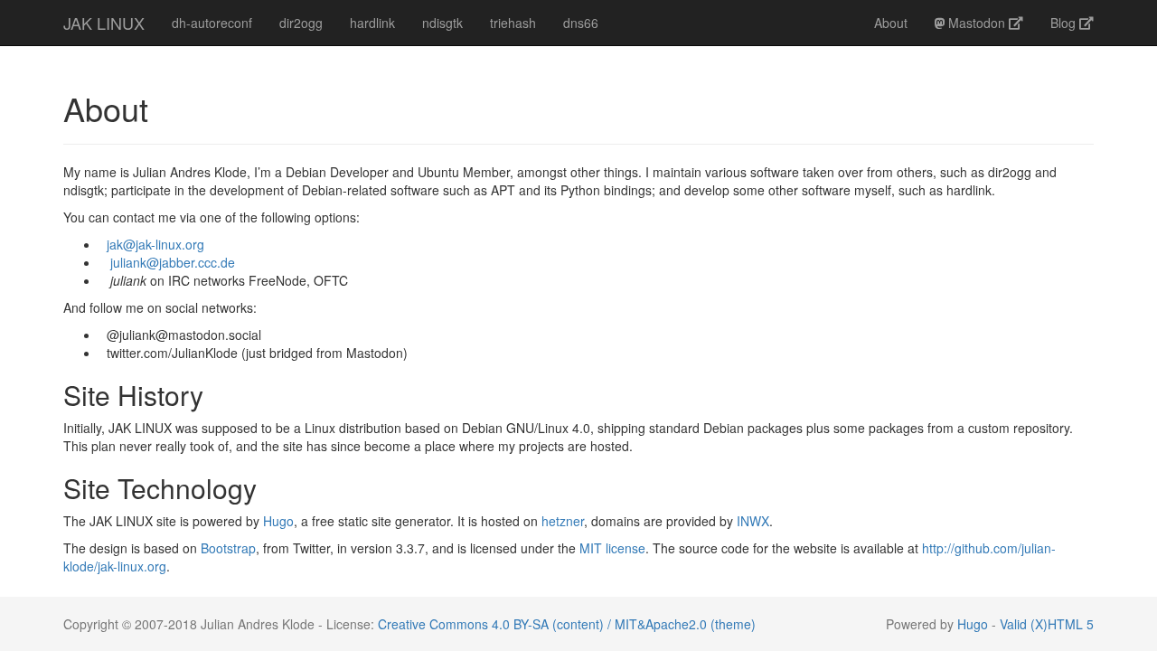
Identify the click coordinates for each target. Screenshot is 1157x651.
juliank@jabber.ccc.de (172, 262)
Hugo (278, 521)
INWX (753, 521)
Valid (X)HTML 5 (1047, 624)
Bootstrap (228, 548)
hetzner (562, 521)
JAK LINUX (104, 22)
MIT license (612, 548)
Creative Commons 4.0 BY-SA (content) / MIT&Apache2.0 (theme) (567, 624)
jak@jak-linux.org (155, 244)
